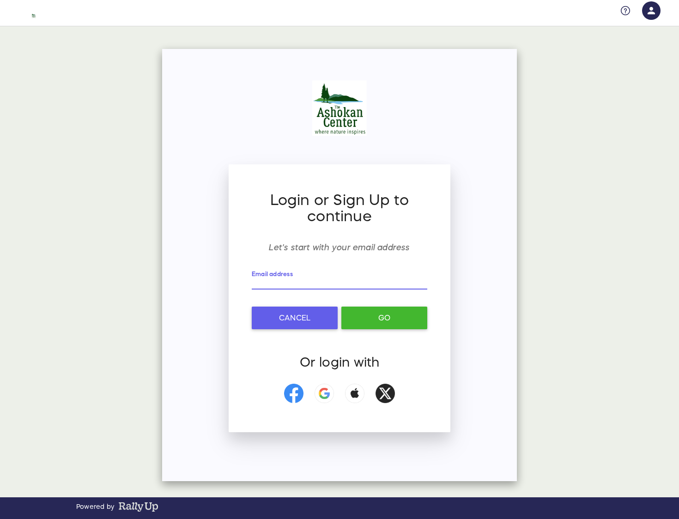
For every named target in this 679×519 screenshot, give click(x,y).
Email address (272, 274)
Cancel (294, 317)
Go (384, 317)
